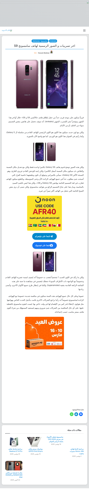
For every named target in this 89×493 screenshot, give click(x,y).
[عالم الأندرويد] (7, 30)
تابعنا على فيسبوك (42, 245)
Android (53, 41)
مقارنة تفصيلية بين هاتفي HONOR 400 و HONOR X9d (14, 475)
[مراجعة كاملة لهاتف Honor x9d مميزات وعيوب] (75, 442)
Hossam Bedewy (43, 53)
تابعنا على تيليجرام (42, 236)
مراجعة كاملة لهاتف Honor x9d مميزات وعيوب (77, 451)
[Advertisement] (44, 378)
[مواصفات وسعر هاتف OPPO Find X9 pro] (34, 442)
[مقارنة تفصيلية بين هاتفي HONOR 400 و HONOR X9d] (13, 466)
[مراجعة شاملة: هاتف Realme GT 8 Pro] (13, 442)
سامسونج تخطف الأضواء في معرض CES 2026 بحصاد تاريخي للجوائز (55, 439)
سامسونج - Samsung (40, 41)
